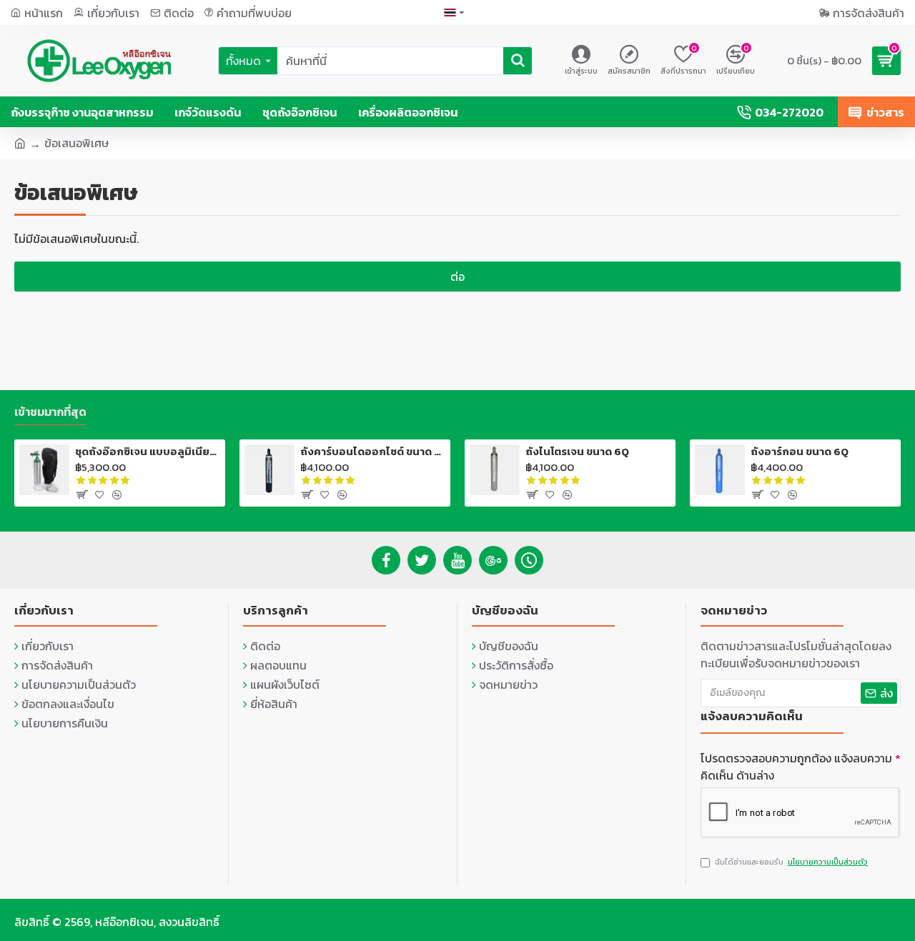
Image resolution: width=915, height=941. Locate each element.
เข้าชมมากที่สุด (50, 412)
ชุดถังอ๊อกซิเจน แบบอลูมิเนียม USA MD (147, 451)
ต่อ (457, 276)
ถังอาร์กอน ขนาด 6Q (800, 451)
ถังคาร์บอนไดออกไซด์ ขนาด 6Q (372, 451)
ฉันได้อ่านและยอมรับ (791, 861)
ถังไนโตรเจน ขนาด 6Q (577, 451)
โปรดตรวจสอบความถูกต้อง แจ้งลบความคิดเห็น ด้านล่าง (796, 767)
